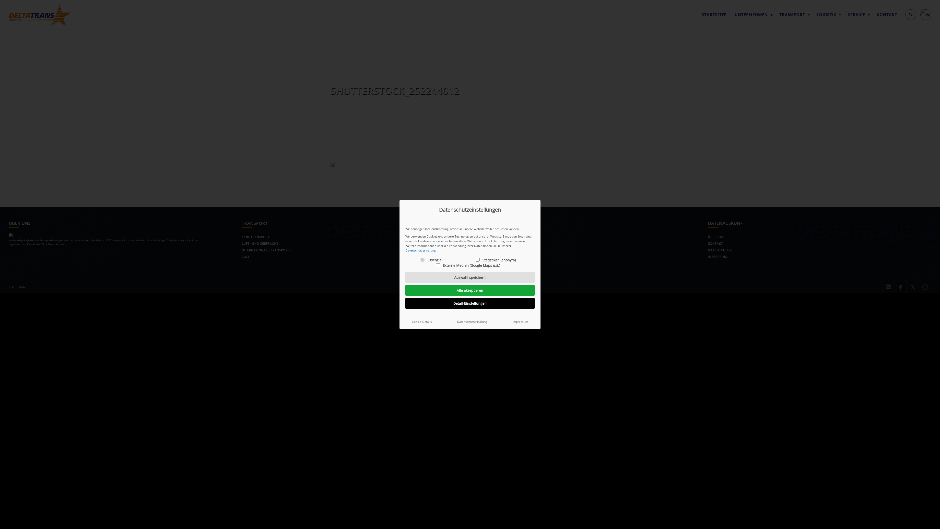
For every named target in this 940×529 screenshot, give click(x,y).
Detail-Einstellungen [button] (470, 303)
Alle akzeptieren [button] (470, 290)
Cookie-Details (422, 322)
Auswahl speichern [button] (470, 277)
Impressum (520, 322)
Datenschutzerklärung (420, 250)
